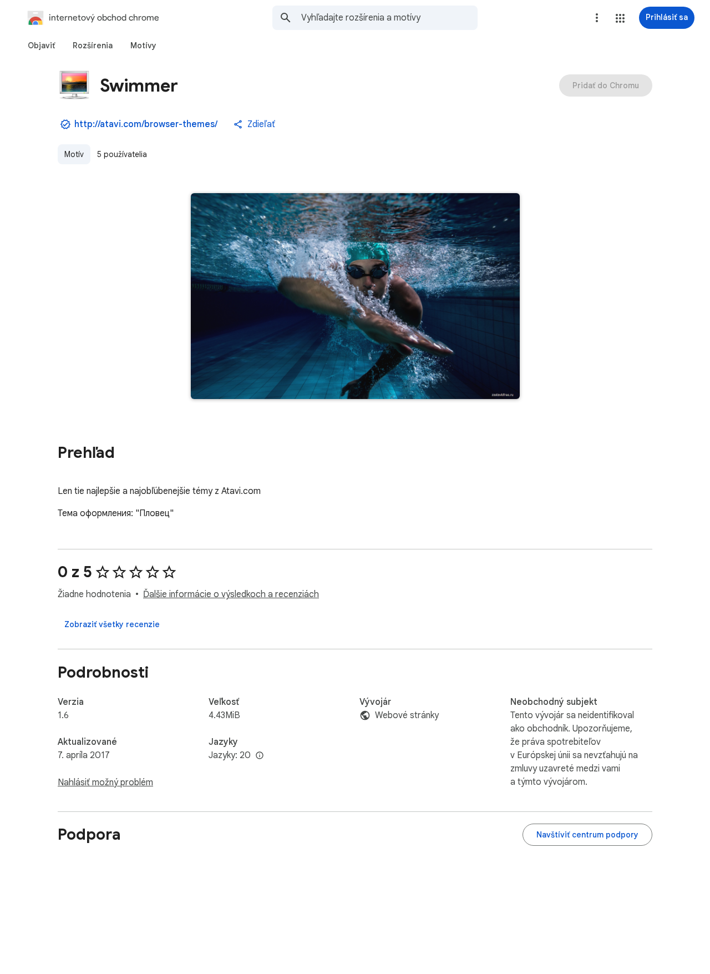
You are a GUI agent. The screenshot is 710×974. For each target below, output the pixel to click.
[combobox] (389, 17)
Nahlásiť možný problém (105, 782)
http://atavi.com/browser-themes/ (145, 124)
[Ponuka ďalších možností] (597, 18)
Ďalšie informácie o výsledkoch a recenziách (231, 594)
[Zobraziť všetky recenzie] (112, 624)
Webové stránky (407, 715)
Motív (74, 154)
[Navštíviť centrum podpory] (587, 834)
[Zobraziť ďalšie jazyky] (259, 756)
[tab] (41, 45)
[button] (620, 18)
